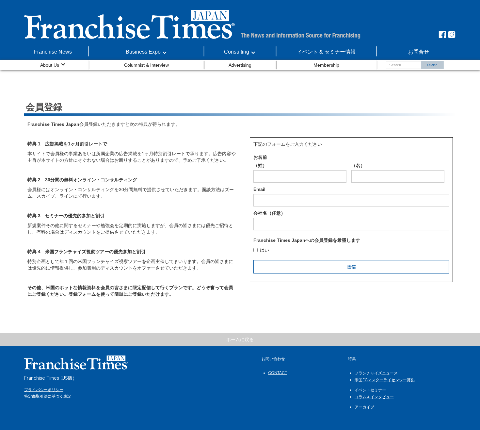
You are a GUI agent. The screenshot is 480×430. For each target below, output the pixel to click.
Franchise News (53, 52)
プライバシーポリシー (43, 390)
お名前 (260, 157)
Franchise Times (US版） (50, 378)
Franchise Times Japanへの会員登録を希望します (306, 240)
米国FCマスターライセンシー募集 (385, 379)
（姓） (260, 165)
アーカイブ (364, 407)
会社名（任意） (269, 213)
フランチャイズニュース (376, 373)
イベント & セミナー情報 (326, 52)
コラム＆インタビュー (374, 396)
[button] (146, 52)
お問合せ (418, 52)
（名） (358, 165)
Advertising (240, 65)
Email (259, 189)
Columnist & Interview (146, 65)
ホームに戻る (240, 339)
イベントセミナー (370, 390)
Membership (326, 65)
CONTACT (277, 372)
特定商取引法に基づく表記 (47, 396)
